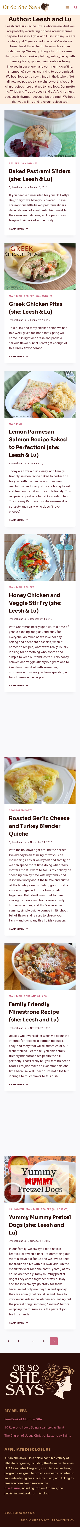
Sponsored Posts (21, 810)
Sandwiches (29, 163)
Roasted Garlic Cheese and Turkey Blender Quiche (39, 826)
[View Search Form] (75, 7)
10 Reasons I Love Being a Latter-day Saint (34, 1427)
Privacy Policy (63, 1520)
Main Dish (15, 296)
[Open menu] (67, 7)
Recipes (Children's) (54, 1209)
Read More (18, 229)
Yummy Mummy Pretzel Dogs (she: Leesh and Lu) (40, 1225)
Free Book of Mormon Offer (23, 1419)
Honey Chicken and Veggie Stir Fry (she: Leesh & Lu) (35, 603)
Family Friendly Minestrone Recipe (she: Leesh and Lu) (34, 1012)
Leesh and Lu (19, 187)
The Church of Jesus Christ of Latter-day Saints (37, 1435)
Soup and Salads (35, 996)
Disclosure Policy (35, 1520)
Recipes (14, 163)
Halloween (16, 1209)
